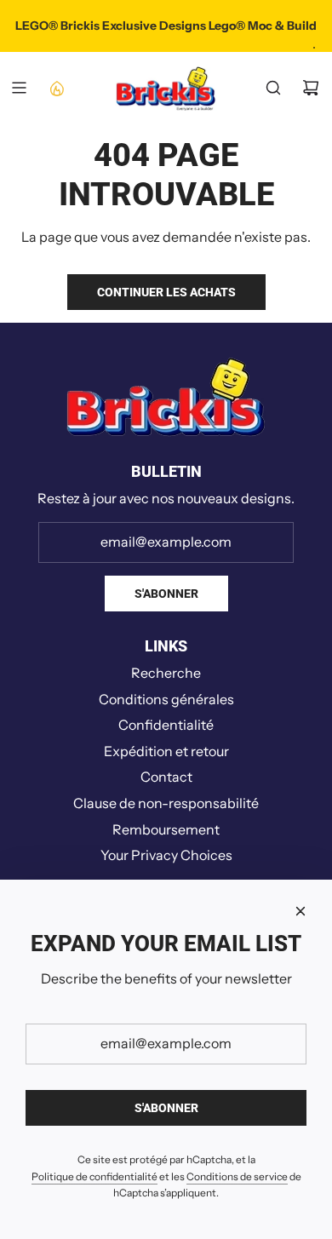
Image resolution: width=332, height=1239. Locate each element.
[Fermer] (300, 911)
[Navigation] (18, 87)
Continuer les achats (166, 292)
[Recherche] (273, 87)
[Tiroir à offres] (56, 87)
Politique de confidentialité (94, 1176)
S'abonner (166, 593)
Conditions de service (237, 1176)
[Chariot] (310, 87)
